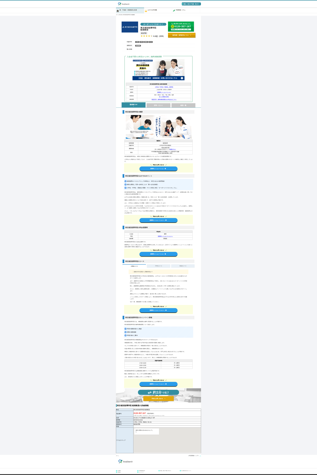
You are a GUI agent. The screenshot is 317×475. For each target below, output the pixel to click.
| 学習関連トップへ (193, 455)
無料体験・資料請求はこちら (180, 35)
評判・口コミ (158, 105)
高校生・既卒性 (168, 87)
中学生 (161, 87)
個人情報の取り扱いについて (186, 470)
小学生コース (134, 266)
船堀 (141, 420)
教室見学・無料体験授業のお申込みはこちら (164, 99)
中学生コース (158, 266)
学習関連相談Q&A (142, 470)
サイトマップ (141, 472)
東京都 (135, 417)
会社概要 (119, 470)
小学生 (157, 87)
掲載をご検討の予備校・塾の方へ (165, 470)
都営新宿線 (137, 420)
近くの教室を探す (164, 96)
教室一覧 (183, 105)
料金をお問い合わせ (157, 398)
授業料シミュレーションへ (157, 220)
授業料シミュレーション (164, 92)
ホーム (117, 14)
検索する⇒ (173, 149)
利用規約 (119, 472)
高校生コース (182, 266)
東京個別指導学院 (127, 14)
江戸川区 (139, 417)
